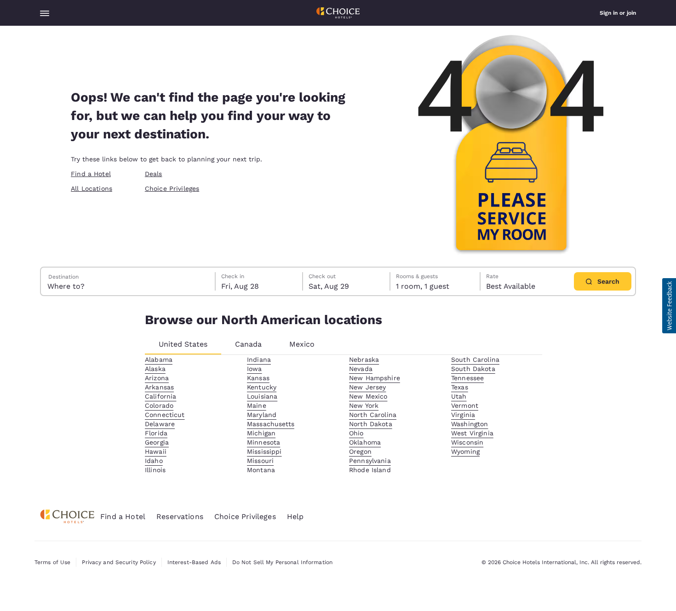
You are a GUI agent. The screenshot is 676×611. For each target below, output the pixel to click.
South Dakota (473, 368)
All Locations (91, 188)
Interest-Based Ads (194, 562)
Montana (261, 470)
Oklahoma (365, 442)
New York (363, 405)
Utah (459, 396)
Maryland (261, 414)
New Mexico (368, 396)
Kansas (258, 378)
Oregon (360, 451)
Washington (469, 424)
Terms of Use (52, 562)
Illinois (155, 470)
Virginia (463, 414)
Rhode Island (370, 470)
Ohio (356, 433)
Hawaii (155, 451)
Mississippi (264, 451)
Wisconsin (467, 442)
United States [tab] (183, 344)
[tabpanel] (343, 414)
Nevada (360, 368)
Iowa (254, 368)
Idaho (154, 460)
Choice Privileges (172, 188)
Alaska (155, 368)
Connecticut (165, 414)
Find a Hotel (91, 173)
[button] (669, 305)
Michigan (261, 433)
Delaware (160, 424)
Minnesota (263, 442)
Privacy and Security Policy (118, 562)
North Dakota (370, 424)
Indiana (259, 359)
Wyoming (465, 451)
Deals (153, 173)
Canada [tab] (248, 344)
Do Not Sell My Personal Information (282, 562)
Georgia (157, 442)
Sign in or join (618, 13)
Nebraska (364, 359)
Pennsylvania (370, 460)
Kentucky (261, 387)
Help (295, 516)
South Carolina (475, 359)
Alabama (158, 359)
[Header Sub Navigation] (44, 13)
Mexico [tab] (302, 344)
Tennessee (467, 378)
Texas (459, 387)
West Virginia (472, 433)
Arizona (157, 378)
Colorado (159, 405)
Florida (156, 433)
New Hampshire (374, 378)
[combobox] (128, 281)
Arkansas (159, 387)
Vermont (464, 405)
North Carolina (372, 414)
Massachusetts (270, 424)
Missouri (260, 460)
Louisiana (262, 396)
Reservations (179, 516)
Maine (256, 405)
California (160, 396)
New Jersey (367, 387)
